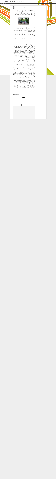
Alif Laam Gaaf (27, 96)
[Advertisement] (39, 19)
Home (5, 3)
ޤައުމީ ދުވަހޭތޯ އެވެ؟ (23, 7)
